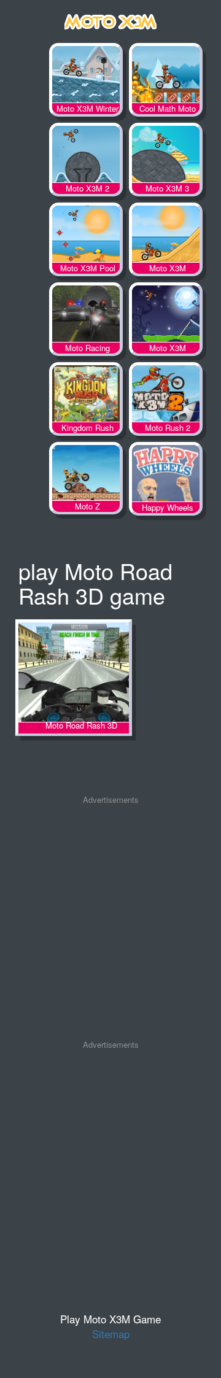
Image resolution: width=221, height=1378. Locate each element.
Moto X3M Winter (86, 76)
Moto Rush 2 (166, 396)
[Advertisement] (110, 922)
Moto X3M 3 (166, 156)
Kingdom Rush (86, 396)
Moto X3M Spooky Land (166, 316)
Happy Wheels (166, 475)
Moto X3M (166, 236)
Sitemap (111, 1333)
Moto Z (86, 475)
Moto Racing (86, 316)
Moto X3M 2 (86, 156)
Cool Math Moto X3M (166, 76)
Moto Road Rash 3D (73, 673)
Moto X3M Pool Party (86, 236)
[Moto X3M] (110, 19)
